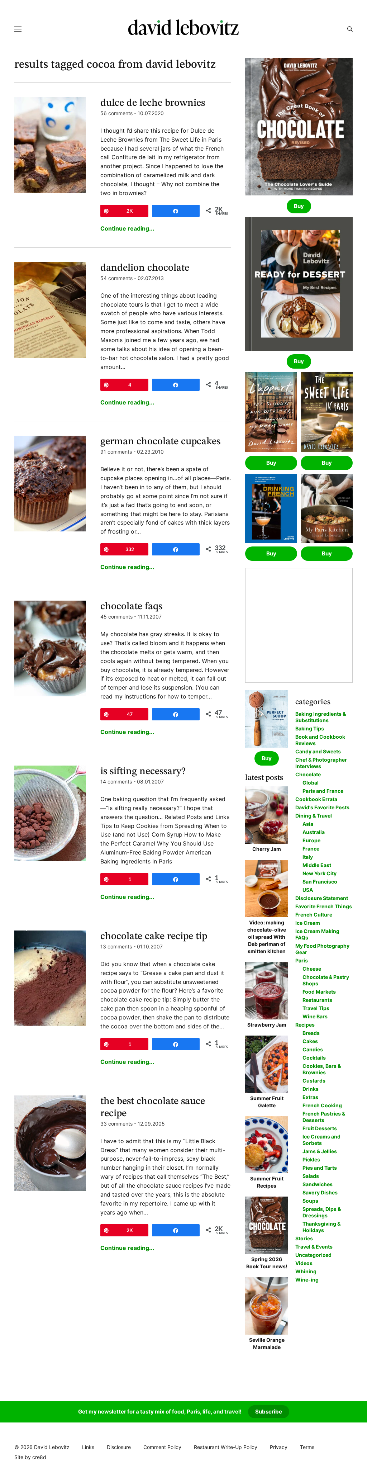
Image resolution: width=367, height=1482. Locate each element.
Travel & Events (314, 1247)
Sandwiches (317, 1184)
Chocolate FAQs (131, 607)
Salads (310, 1176)
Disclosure (119, 1447)
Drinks (310, 1089)
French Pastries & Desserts (323, 1117)
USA (307, 890)
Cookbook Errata (316, 799)
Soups (310, 1201)
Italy (307, 857)
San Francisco (319, 882)
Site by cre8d (30, 1457)
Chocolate (308, 774)
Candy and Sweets (318, 751)
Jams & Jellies (319, 1151)
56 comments (116, 113)
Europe (311, 840)
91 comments (116, 452)
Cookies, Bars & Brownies (321, 1069)
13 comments (116, 946)
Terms (307, 1447)
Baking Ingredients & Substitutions (320, 717)
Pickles (311, 1159)
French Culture (313, 915)
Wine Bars (315, 1016)
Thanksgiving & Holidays (321, 1227)
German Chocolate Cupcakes (160, 442)
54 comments (116, 278)
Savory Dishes (320, 1192)
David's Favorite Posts (322, 807)
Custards (313, 1081)
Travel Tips (315, 1008)
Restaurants (317, 1000)
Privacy (278, 1447)
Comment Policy (162, 1447)
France (310, 849)
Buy (299, 206)
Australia (313, 832)
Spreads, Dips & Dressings (321, 1212)
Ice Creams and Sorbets (321, 1139)
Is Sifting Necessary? (143, 772)
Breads (311, 1033)
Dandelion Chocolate (144, 268)
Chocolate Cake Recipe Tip (153, 937)
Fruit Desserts (319, 1128)
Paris (301, 960)
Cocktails (314, 1058)
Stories (304, 1238)
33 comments (116, 1124)
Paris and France (322, 791)
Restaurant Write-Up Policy (225, 1447)
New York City (319, 873)
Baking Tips (309, 728)
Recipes (305, 1025)
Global (310, 783)
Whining (305, 1271)
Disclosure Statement (321, 898)
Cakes (310, 1041)
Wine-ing (307, 1280)
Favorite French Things (323, 906)
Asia (307, 824)
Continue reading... (127, 228)
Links (88, 1447)
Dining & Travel (313, 816)
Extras (310, 1097)
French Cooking (322, 1105)
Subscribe (268, 1411)
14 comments (116, 781)
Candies (312, 1049)
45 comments (116, 617)
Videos (304, 1263)
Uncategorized (313, 1255)
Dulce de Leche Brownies (152, 103)
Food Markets (319, 992)
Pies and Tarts (319, 1168)
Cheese (311, 969)
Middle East (316, 865)
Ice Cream (307, 923)
